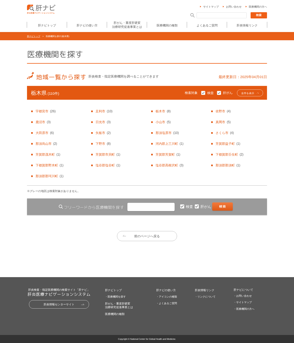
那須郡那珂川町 (49, 176)
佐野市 (223, 111)
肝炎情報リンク (247, 25)
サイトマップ (211, 6)
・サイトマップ (243, 302)
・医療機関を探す (115, 296)
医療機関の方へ (258, 6)
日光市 (103, 122)
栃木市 (163, 111)
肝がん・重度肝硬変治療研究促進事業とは (127, 24)
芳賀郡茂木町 (48, 154)
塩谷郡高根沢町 (169, 165)
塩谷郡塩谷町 (108, 165)
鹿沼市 (43, 122)
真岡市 (223, 122)
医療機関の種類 (167, 25)
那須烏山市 (46, 143)
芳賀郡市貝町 (108, 154)
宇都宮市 (46, 111)
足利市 (104, 111)
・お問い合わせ (243, 295)
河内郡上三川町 (169, 143)
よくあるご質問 (207, 25)
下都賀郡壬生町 (229, 154)
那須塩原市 (167, 133)
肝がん (206, 207)
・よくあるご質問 (166, 303)
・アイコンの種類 (166, 296)
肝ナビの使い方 (87, 25)
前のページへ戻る (147, 236)
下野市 (103, 143)
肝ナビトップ (47, 25)
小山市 (163, 122)
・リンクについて (205, 296)
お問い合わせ (234, 6)
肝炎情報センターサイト (59, 304)
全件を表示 (247, 93)
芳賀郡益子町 (228, 143)
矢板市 (103, 133)
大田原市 (45, 133)
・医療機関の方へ (244, 308)
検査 (190, 207)
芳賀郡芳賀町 (168, 154)
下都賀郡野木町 (49, 165)
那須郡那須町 (228, 165)
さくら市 (225, 133)
